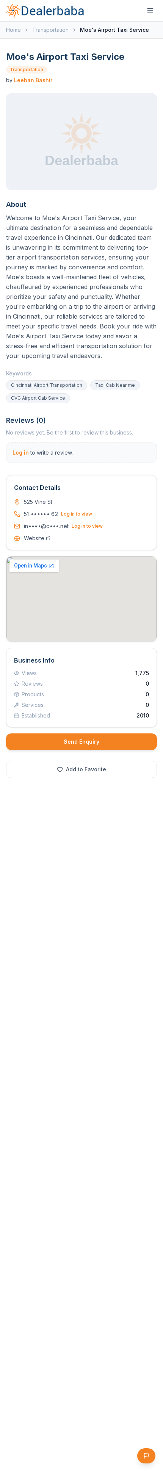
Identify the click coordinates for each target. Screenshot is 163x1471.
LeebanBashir (33, 80)
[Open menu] (150, 10)
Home (13, 30)
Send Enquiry (81, 741)
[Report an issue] (146, 1455)
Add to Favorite (86, 769)
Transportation (50, 30)
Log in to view (76, 514)
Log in (21, 452)
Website (34, 538)
